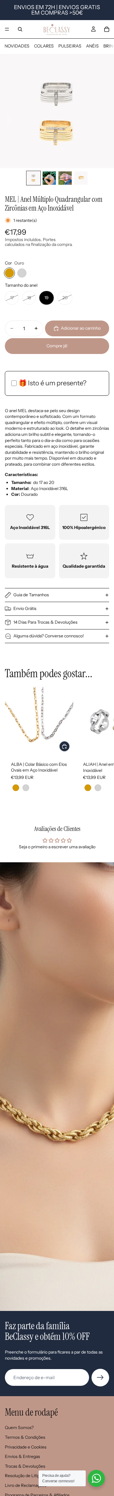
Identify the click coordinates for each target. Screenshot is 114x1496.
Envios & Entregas (22, 1456)
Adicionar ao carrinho (81, 328)
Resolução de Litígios (25, 1475)
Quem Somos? (19, 1427)
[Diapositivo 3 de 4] (65, 178)
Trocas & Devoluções (25, 1466)
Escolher (69, 746)
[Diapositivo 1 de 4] (33, 178)
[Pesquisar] (20, 29)
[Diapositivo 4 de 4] (81, 178)
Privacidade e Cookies (26, 1447)
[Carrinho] (106, 29)
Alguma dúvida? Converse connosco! (48, 636)
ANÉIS (92, 46)
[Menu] (7, 29)
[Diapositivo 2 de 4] (49, 178)
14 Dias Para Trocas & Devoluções (45, 622)
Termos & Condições (25, 1437)
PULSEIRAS (69, 46)
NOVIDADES (17, 46)
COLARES (44, 46)
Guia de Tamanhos (31, 594)
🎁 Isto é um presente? (52, 383)
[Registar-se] (100, 1377)
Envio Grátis (24, 608)
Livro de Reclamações (26, 1485)
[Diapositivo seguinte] (102, 745)
